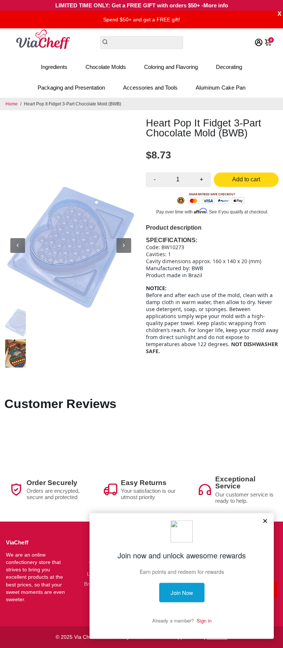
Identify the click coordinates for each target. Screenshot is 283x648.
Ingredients (54, 67)
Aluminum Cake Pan (220, 87)
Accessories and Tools (150, 87)
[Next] (123, 245)
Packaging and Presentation (71, 87)
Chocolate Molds (105, 67)
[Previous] (17, 245)
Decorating (229, 67)
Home (12, 104)
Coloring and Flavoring (171, 67)
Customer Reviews (60, 404)
